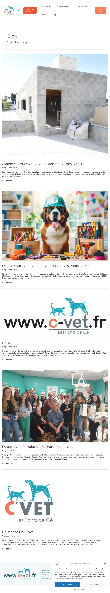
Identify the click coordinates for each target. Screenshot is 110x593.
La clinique (45, 568)
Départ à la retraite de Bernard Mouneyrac (37, 447)
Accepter (67, 585)
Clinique (5, 536)
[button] (106, 564)
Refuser (94, 585)
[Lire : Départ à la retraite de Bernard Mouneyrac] (55, 406)
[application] (52, 6)
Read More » (7, 181)
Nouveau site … (14, 343)
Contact (44, 574)
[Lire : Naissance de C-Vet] (29, 501)
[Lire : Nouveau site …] (55, 315)
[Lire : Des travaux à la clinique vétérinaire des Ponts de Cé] (55, 226)
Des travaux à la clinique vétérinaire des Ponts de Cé (45, 266)
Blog (4, 168)
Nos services (46, 572)
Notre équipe (46, 570)
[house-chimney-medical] (19, 10)
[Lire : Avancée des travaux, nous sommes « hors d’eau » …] (55, 106)
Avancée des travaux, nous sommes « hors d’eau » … (44, 164)
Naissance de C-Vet (18, 532)
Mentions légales (79, 589)
